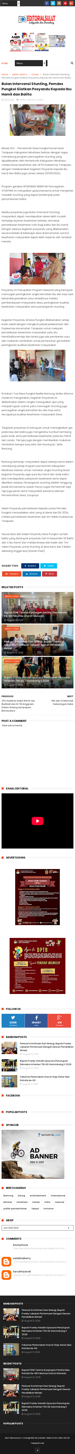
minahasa (22, 1202)
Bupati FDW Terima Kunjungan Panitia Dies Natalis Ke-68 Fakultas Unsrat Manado (35, 614)
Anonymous (20, 1245)
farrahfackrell (22, 1271)
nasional (59, 1202)
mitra (47, 1202)
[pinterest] (65, 3)
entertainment (38, 1195)
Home (5, 63)
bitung (21, 1195)
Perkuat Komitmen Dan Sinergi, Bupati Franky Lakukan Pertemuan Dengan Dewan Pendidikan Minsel (34, 645)
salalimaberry (22, 1258)
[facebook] (47, 3)
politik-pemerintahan (15, 1208)
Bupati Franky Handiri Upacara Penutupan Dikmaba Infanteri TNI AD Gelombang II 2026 (37, 679)
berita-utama (19, 74)
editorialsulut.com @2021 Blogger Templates (31, 1437)
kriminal (7, 1202)
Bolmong (8, 1195)
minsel (35, 74)
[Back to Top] (37, 1450)
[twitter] (53, 3)
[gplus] (71, 3)
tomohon (48, 1208)
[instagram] (59, 3)
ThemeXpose (37, 1443)
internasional (58, 1195)
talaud (35, 1208)
